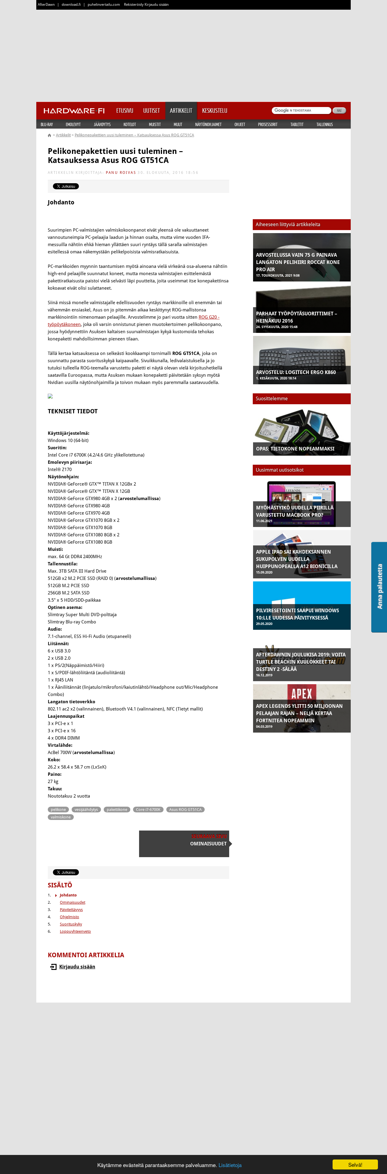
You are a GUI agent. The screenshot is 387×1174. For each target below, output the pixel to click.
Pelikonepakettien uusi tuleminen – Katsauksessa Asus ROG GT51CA (134, 135)
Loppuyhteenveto (75, 931)
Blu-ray (47, 124)
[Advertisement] (193, 54)
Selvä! (355, 1164)
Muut (178, 124)
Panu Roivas (121, 173)
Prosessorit (268, 124)
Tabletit (297, 124)
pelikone (58, 809)
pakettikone (117, 809)
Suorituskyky (71, 924)
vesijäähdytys (86, 809)
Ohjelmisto (69, 917)
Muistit (155, 124)
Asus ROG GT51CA (185, 809)
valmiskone (61, 817)
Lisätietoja (230, 1165)
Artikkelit (63, 135)
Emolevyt (73, 124)
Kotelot (130, 124)
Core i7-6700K (148, 809)
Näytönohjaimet (208, 124)
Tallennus (325, 124)
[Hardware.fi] (74, 108)
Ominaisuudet (72, 902)
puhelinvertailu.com (104, 4)
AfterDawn (46, 4)
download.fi (71, 4)
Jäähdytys (102, 124)
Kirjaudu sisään (77, 967)
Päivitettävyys (71, 909)
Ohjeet (240, 124)
